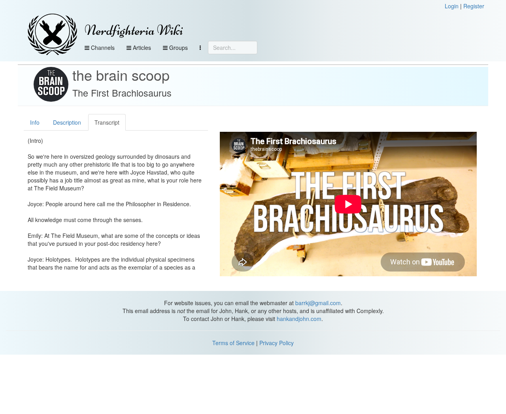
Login (452, 6)
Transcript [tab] (106, 122)
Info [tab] (35, 122)
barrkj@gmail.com (318, 303)
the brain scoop (121, 75)
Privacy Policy (276, 343)
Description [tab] (67, 122)
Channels (102, 47)
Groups (178, 47)
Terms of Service (233, 343)
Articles (141, 47)
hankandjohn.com (299, 319)
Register (473, 6)
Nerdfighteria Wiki (134, 30)
